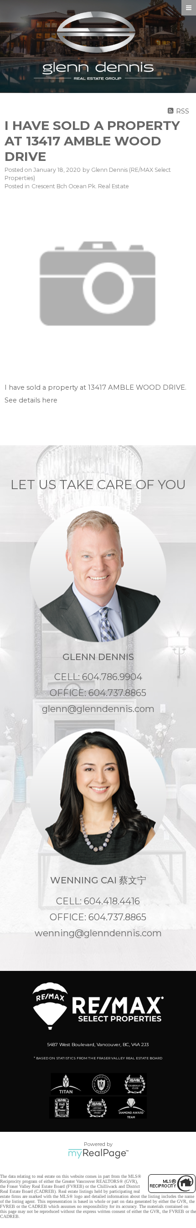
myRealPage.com (98, 1153)
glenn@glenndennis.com (98, 708)
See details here (31, 400)
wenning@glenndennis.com (98, 933)
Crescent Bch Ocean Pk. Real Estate (80, 186)
